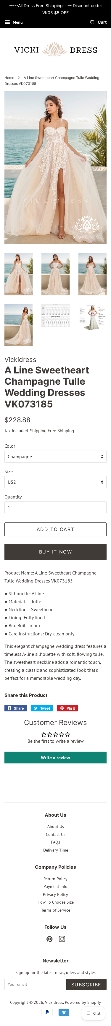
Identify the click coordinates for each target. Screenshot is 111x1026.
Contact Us (55, 834)
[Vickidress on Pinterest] (49, 940)
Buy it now (55, 552)
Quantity (13, 497)
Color (9, 446)
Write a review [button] (55, 757)
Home (9, 77)
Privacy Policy (55, 894)
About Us (55, 826)
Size (8, 471)
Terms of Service (55, 910)
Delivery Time (55, 850)
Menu (17, 22)
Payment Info (55, 886)
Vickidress (54, 1002)
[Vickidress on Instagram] (62, 940)
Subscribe (86, 985)
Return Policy (55, 878)
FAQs (55, 842)
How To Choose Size (56, 902)
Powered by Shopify (83, 1002)
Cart (102, 22)
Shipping (38, 430)
